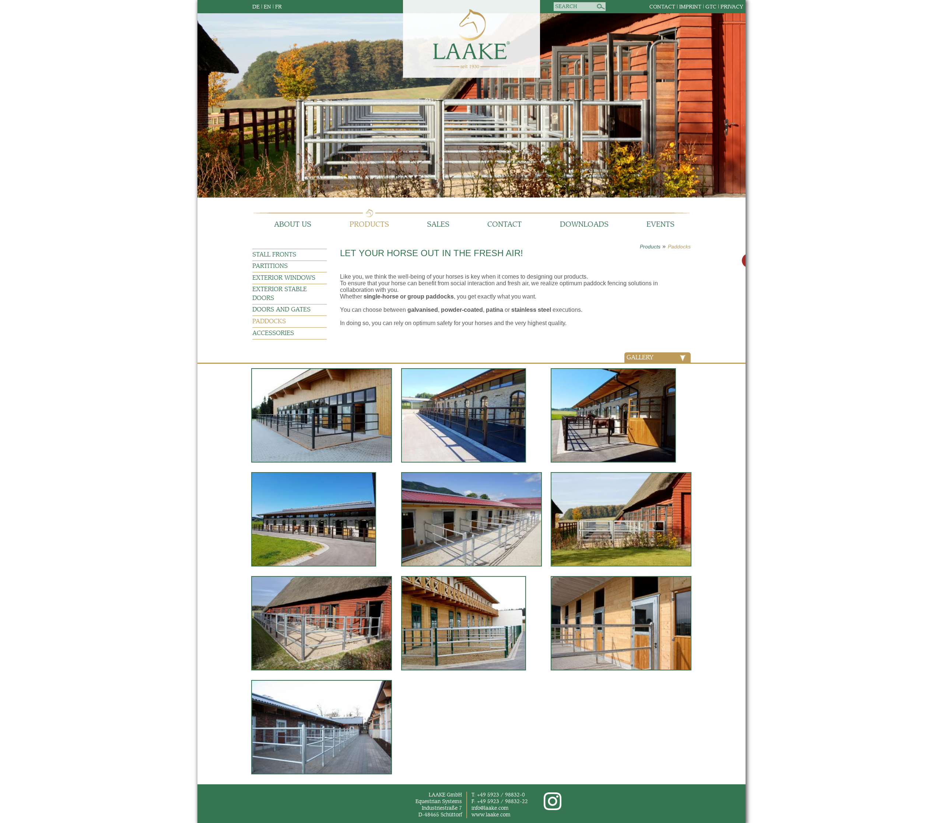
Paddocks (679, 247)
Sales (438, 224)
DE (256, 7)
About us (292, 224)
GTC (710, 7)
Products (369, 224)
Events (660, 224)
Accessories (273, 333)
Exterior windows (283, 278)
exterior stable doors (279, 294)
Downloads (584, 224)
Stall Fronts (274, 255)
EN (267, 7)
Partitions (270, 266)
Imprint (690, 7)
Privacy (732, 7)
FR (278, 7)
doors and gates (281, 310)
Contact (662, 7)
